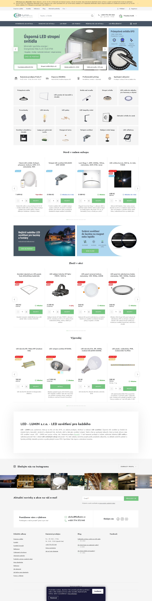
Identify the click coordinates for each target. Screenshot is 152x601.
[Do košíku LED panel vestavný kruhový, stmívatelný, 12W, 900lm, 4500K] (98, 311)
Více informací (72, 594)
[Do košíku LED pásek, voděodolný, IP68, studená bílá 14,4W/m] (129, 388)
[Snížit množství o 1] (18, 200)
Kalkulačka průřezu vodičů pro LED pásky (89, 539)
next (137, 188)
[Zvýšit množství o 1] (26, 200)
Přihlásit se (131, 498)
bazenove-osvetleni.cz (76, 586)
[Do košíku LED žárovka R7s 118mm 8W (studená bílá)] (36, 386)
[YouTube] (126, 519)
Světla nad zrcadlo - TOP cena (95, 67)
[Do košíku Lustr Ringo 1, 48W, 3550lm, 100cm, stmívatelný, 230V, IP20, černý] (98, 200)
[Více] (133, 23)
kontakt (77, 434)
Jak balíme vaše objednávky (21, 572)
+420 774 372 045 (107, 15)
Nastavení (53, 598)
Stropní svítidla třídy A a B (48, 67)
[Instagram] (122, 519)
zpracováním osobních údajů (107, 503)
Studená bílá (62, 372)
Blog (44, 9)
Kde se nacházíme (51, 548)
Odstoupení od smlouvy (20, 552)
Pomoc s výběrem (18, 576)
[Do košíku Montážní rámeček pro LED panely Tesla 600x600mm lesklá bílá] (36, 311)
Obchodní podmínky (54, 9)
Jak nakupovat (17, 569)
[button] (16, 49)
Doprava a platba (18, 9)
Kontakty (28, 9)
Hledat (92, 16)
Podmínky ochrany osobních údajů (23, 559)
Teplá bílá (59, 372)
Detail (60, 386)
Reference (37, 9)
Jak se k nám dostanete (52, 551)
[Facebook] (118, 519)
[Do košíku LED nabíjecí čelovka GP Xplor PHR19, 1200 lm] (67, 311)
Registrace (134, 9)
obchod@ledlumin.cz (76, 517)
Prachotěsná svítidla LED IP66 (25, 67)
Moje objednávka (18, 562)
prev (14, 188)
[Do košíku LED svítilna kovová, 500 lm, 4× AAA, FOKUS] (129, 200)
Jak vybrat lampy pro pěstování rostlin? (88, 545)
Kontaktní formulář (19, 546)
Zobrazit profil (127, 466)
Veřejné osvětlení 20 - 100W (71, 66)
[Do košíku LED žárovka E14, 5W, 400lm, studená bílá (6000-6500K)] (98, 386)
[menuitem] (25, 23)
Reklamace (17, 549)
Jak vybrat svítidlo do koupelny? (86, 551)
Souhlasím (97, 591)
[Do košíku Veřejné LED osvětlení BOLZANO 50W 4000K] (67, 200)
